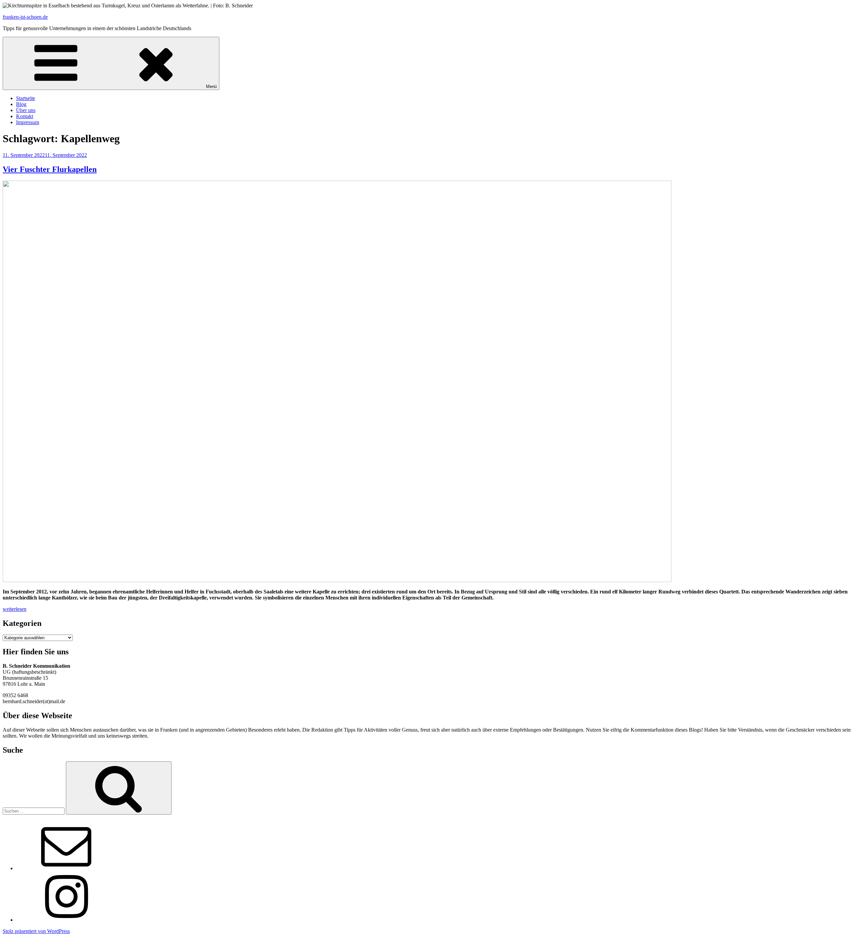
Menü (211, 86)
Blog (21, 104)
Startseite (25, 98)
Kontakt (24, 116)
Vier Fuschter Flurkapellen (50, 169)
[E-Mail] (66, 868)
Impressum (27, 122)
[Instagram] (66, 920)
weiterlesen (14, 609)
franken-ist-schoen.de (25, 17)
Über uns (25, 110)
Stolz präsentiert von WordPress (36, 931)
